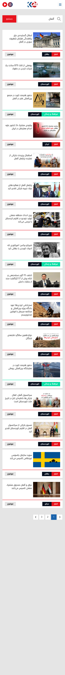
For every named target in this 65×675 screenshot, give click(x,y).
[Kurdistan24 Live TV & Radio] (4, 4)
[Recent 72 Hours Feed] (10, 4)
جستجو (9, 19)
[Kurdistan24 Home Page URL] (32, 4)
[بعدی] (35, 517)
